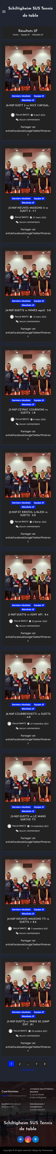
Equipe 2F (39, 96)
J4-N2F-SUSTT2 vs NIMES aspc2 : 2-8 (28, 310)
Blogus (36, 1150)
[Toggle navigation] (3, 11)
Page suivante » (28, 1069)
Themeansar (47, 1150)
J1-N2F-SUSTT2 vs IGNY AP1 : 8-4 (28, 614)
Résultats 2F (28, 100)
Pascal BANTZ (22, 114)
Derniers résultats (21, 96)
